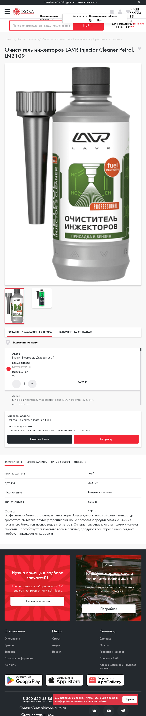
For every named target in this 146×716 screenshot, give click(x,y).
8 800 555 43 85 (37, 698)
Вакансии (10, 651)
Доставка (105, 638)
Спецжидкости (81, 39)
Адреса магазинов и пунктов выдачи (118, 666)
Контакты (10, 664)
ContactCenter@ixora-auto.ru (42, 708)
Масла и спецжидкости (56, 39)
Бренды (9, 645)
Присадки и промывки (106, 39)
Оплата (104, 645)
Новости (57, 651)
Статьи (56, 638)
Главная (10, 39)
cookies (80, 698)
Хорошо (129, 699)
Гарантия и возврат (112, 651)
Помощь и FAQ (109, 658)
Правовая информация (19, 658)
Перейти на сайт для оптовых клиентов (70, 2)
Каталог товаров (28, 39)
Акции (56, 645)
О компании (12, 638)
